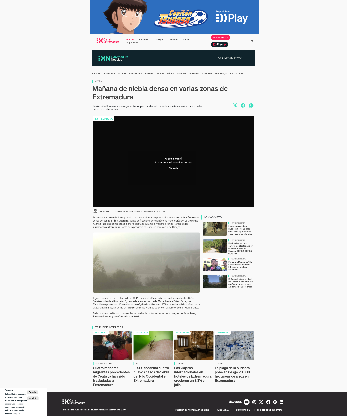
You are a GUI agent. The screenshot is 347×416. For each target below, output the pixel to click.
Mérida (170, 73)
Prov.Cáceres (236, 73)
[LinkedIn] (281, 401)
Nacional (122, 73)
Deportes (143, 39)
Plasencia (181, 73)
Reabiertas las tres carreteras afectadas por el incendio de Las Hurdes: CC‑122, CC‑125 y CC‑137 (240, 248)
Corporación (132, 43)
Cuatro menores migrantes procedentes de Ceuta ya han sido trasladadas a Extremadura (111, 376)
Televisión (173, 39)
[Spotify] (275, 401)
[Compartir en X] (235, 105)
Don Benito (194, 73)
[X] (261, 401)
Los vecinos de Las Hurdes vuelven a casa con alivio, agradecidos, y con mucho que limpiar (240, 230)
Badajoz (149, 73)
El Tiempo (158, 39)
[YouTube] (247, 401)
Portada (96, 73)
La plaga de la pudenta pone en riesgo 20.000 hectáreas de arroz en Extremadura (232, 374)
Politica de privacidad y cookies (192, 410)
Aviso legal (223, 410)
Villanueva (207, 73)
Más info (33, 398)
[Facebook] (268, 401)
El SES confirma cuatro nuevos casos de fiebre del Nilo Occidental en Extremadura (151, 374)
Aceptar (33, 392)
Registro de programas (269, 410)
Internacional (135, 73)
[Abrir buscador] (252, 41)
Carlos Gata (104, 211)
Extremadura (109, 73)
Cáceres (160, 73)
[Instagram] (254, 401)
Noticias (130, 39)
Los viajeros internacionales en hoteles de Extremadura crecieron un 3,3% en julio (193, 376)
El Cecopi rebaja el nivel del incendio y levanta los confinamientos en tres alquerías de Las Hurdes (240, 283)
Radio (186, 39)
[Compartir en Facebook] (243, 105)
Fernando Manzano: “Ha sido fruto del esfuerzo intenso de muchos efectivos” (240, 266)
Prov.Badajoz (221, 73)
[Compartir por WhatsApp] (251, 105)
